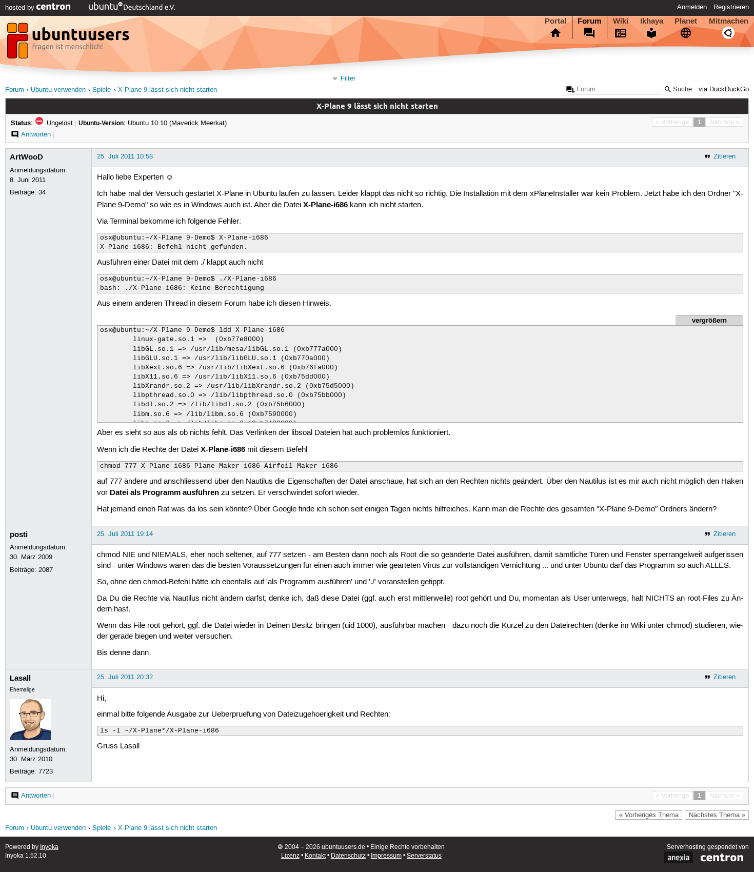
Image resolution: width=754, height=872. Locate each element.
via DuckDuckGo (724, 89)
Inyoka (49, 847)
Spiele (101, 90)
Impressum (386, 856)
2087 (45, 570)
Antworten (36, 134)
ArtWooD (26, 157)
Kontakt (315, 856)
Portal (555, 21)
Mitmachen (728, 21)
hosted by (20, 8)
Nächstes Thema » (717, 815)
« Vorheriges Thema (649, 815)
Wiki (620, 21)
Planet (685, 21)
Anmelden (692, 7)
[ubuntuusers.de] (69, 44)
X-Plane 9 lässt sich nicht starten (167, 90)
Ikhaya (651, 21)
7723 (45, 771)
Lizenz (290, 856)
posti (19, 534)
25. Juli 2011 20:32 (125, 677)
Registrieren (731, 7)
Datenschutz (348, 856)
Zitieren (724, 156)
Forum (589, 21)
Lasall (20, 678)
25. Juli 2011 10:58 (125, 156)
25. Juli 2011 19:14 (125, 534)
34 (42, 192)
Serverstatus (424, 856)
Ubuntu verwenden (58, 90)
